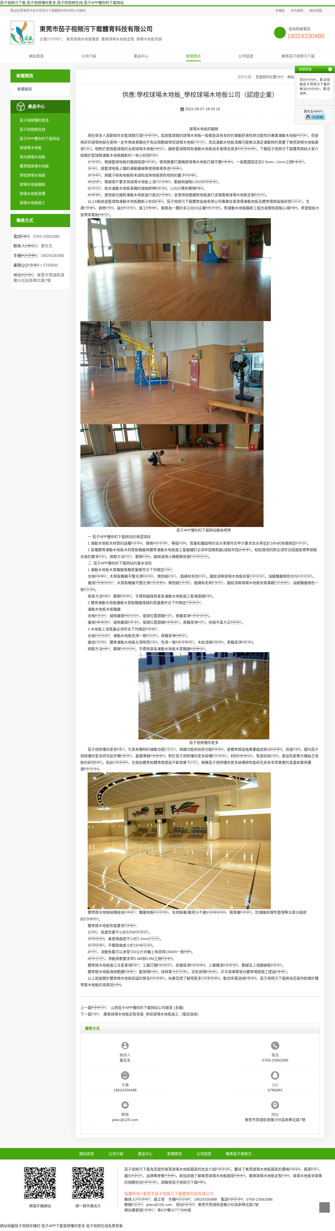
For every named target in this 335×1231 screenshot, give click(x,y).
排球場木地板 (31, 148)
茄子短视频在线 (32, 129)
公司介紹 (88, 56)
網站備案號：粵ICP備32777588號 (157, 1210)
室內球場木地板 (32, 157)
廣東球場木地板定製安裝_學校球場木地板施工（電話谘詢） (152, 1014)
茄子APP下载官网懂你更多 (63, 1226)
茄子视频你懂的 (27, 1226)
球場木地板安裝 (237, 576)
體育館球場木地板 (34, 166)
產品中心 (141, 56)
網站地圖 (315, 11)
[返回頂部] (324, 1207)
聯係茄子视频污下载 (298, 56)
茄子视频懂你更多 (34, 120)
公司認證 (245, 56)
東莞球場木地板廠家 (181, 1169)
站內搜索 (297, 11)
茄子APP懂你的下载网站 (40, 138)
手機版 (280, 11)
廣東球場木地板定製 (238, 195)
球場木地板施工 (32, 203)
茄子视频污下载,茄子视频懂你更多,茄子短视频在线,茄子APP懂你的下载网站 (62, 3)
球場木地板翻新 (32, 184)
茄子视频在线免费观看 (104, 1226)
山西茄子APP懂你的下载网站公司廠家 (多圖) (147, 1007)
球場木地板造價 (32, 193)
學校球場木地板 (32, 175)
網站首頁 (36, 56)
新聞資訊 (193, 56)
